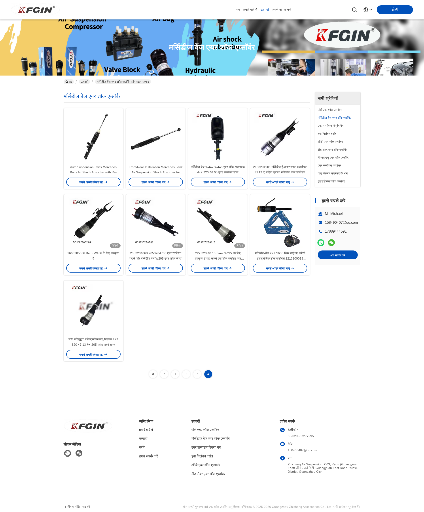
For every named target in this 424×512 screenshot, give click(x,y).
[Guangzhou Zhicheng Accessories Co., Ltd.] (35, 9)
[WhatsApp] (321, 243)
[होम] (88, 431)
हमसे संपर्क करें (282, 9)
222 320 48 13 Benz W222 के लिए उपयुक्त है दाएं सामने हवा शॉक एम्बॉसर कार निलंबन (218, 258)
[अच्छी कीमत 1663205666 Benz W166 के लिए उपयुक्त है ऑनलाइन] (93, 222)
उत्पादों (265, 9)
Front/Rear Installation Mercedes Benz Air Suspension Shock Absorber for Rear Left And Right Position (156, 172)
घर (238, 9)
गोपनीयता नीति (72, 506)
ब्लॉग (142, 447)
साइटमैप (86, 506)
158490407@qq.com (341, 222)
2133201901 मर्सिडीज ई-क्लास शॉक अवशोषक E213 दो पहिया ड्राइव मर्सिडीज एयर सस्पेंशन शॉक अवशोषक (280, 172)
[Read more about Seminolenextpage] (153, 374)
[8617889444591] (68, 453)
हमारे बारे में (250, 9)
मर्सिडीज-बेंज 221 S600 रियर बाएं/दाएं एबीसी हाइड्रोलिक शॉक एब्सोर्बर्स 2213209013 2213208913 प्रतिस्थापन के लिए (280, 258)
